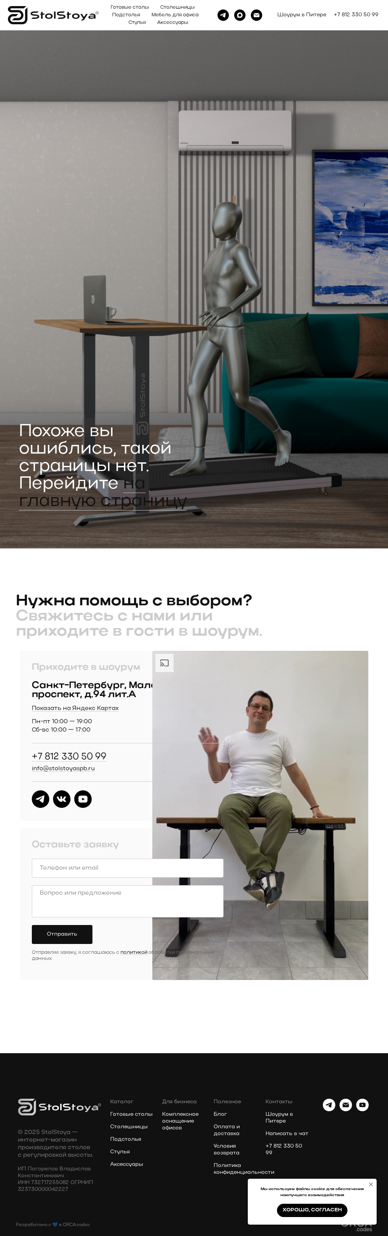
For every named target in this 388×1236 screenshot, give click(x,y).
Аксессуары (172, 22)
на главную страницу (103, 1210)
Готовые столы (130, 7)
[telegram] (223, 15)
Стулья (137, 22)
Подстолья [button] (126, 15)
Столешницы (177, 7)
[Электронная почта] (256, 15)
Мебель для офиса (175, 15)
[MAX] (240, 15)
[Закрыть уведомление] (371, 1184)
